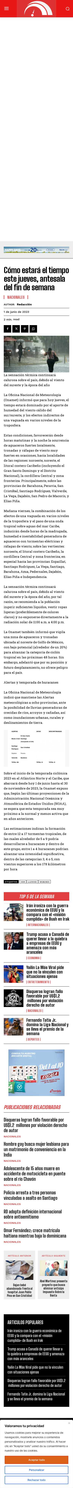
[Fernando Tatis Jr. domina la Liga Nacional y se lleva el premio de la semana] (13, 1027)
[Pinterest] (24, 329)
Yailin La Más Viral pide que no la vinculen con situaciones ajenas (45, 972)
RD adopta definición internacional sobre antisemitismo (33, 1214)
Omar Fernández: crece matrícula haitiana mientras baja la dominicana (35, 1233)
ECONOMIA (33, 958)
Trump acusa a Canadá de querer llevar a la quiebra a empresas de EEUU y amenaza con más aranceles (47, 943)
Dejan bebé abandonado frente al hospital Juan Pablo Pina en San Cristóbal (20, 1290)
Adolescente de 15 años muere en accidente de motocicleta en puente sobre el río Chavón (35, 1174)
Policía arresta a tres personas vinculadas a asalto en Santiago (30, 1195)
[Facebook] (7, 329)
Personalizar (36, 1469)
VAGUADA (45, 882)
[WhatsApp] (33, 329)
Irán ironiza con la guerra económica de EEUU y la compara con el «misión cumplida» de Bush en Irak (47, 912)
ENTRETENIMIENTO (38, 982)
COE (23, 882)
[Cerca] (69, 1423)
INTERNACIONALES (38, 924)
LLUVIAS (32, 882)
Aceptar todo (36, 1459)
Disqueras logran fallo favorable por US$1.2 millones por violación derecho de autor (44, 998)
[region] (36, 1454)
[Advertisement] (36, 55)
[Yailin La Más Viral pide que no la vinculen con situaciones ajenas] (13, 974)
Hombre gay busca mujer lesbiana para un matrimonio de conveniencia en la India (36, 1149)
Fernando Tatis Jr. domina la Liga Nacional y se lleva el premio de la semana (47, 1027)
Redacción (24, 304)
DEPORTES (33, 1039)
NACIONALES (35, 1010)
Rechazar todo (36, 1479)
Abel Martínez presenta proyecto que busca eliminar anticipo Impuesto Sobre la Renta (53, 1288)
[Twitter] (16, 329)
